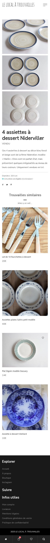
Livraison (6, 509)
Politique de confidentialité (15, 522)
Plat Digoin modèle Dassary (15, 371)
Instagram (7, 482)
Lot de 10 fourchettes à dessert (16, 257)
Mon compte (8, 504)
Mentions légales (10, 513)
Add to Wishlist (43, 212)
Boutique (6, 477)
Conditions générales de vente (17, 518)
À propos (6, 473)
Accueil (5, 468)
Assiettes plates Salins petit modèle (18, 319)
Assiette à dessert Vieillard (14, 434)
